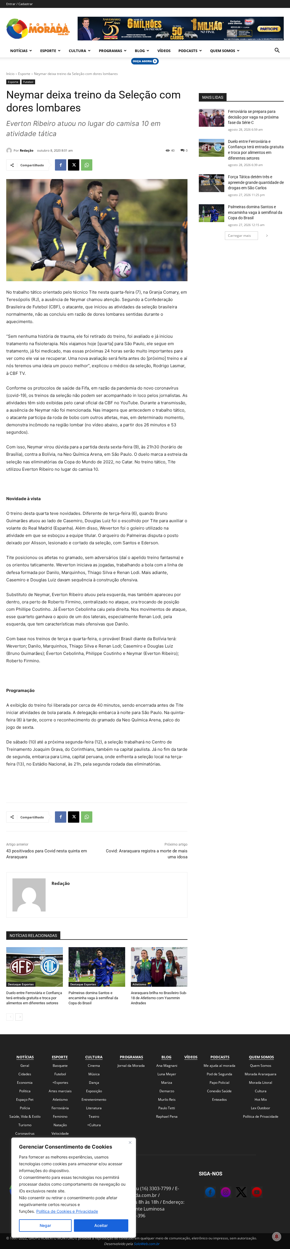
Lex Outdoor (260, 1108)
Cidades (24, 1074)
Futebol (28, 82)
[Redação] (10, 150)
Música (94, 1074)
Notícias (18, 50)
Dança (94, 1082)
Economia (25, 1082)
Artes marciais (60, 1091)
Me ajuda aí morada (219, 1065)
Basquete (60, 1065)
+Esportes (60, 1082)
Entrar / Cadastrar (19, 4)
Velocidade (60, 1133)
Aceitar (101, 1225)
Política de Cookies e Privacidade (67, 1211)
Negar (45, 1225)
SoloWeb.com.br (146, 1243)
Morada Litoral (260, 1082)
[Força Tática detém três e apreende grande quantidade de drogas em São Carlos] (211, 183)
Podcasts (187, 50)
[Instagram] (220, 1192)
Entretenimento (94, 1099)
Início (10, 73)
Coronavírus (25, 1133)
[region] (73, 1188)
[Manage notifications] (276, 1236)
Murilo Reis (167, 1099)
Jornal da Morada (131, 1065)
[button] (277, 51)
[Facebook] (60, 165)
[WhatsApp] (86, 165)
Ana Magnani (166, 1065)
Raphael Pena (167, 1116)
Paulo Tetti (166, 1108)
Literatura (94, 1108)
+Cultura (94, 1125)
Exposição (94, 1091)
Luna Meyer (166, 1074)
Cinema (94, 1065)
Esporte (48, 50)
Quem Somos (222, 50)
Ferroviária (60, 1108)
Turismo (24, 1125)
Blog (140, 50)
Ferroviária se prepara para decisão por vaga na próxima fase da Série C (253, 117)
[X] (73, 165)
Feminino (60, 1116)
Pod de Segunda (219, 1074)
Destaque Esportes (21, 984)
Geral (24, 1065)
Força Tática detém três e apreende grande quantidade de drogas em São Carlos (256, 182)
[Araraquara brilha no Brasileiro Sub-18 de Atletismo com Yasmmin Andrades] (159, 967)
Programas (110, 50)
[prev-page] (9, 1017)
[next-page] (18, 1017)
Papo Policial (219, 1082)
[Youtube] (251, 1192)
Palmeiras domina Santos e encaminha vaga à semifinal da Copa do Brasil (93, 998)
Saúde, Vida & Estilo (24, 1116)
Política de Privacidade (260, 1116)
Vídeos (163, 50)
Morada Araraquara (260, 1074)
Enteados (219, 1099)
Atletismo (139, 984)
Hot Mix (261, 1099)
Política (25, 1091)
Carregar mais (239, 235)
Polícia (25, 1108)
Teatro (94, 1116)
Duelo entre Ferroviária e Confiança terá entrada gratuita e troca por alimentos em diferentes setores (34, 998)
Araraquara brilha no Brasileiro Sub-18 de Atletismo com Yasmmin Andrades (159, 998)
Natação (60, 1125)
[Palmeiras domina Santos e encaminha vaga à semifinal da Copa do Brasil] (97, 967)
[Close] (130, 1142)
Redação (26, 150)
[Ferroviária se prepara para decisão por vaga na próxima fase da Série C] (211, 118)
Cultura (77, 50)
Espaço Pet (24, 1099)
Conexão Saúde (219, 1091)
